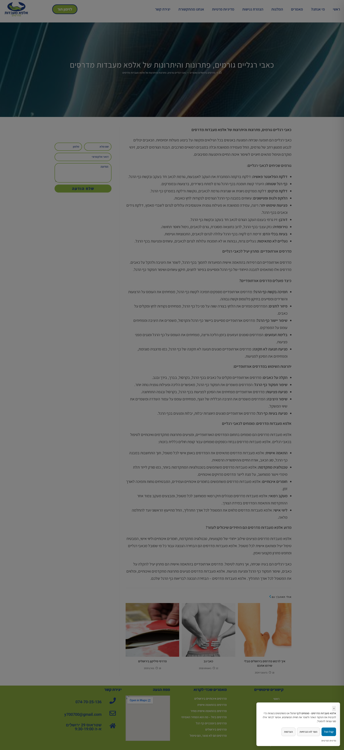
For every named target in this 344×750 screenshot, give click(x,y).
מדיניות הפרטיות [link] (328, 740)
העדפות (288, 731)
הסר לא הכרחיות (308, 731)
